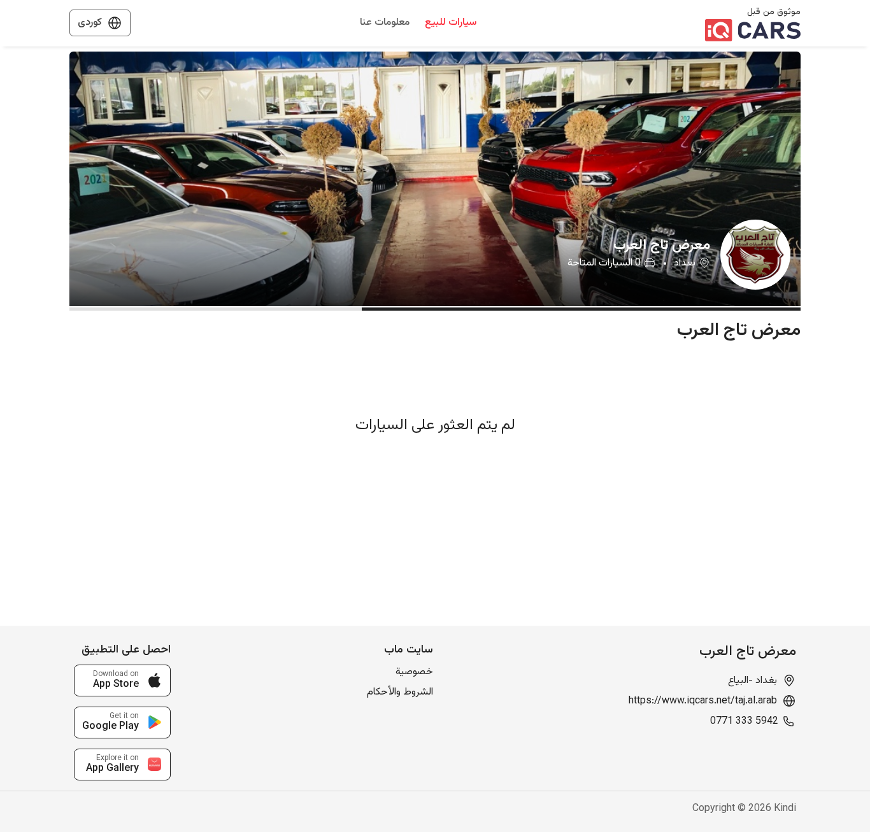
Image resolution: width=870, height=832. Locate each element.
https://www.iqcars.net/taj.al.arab (703, 701)
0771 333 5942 (744, 722)
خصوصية (414, 672)
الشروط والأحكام (400, 692)
